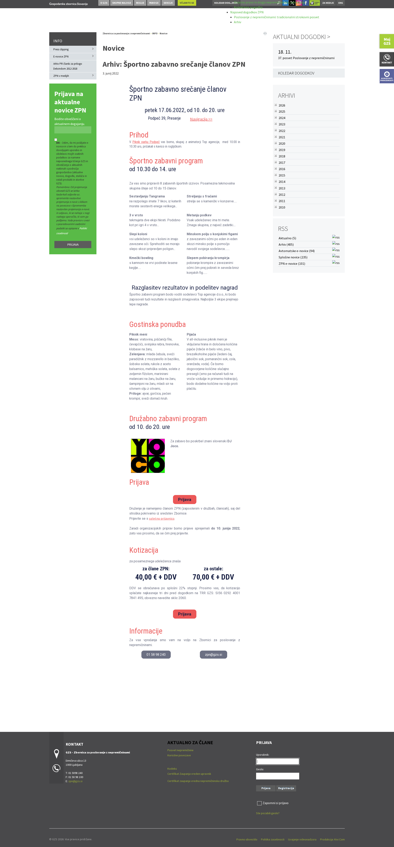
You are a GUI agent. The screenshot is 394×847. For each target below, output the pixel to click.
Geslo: (260, 769)
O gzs (103, 2)
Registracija (286, 788)
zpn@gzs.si (213, 655)
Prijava (73, 244)
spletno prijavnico (161, 518)
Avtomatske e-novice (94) (297, 251)
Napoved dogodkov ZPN (247, 12)
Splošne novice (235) (293, 257)
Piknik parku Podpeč (146, 142)
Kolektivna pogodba (248, 7)
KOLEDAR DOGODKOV (296, 73)
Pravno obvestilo (246, 839)
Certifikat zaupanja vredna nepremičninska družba (198, 781)
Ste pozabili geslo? (267, 813)
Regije (140, 2)
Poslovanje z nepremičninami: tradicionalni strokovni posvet (276, 17)
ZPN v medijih (61, 76)
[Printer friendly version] (265, 33)
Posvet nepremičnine (180, 750)
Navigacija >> (201, 118)
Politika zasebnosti (272, 839)
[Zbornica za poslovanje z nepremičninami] (68, 3)
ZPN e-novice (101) (292, 263)
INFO (57, 40)
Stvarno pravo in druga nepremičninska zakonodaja (270, 2)
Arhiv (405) (286, 244)
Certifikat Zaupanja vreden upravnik (189, 774)
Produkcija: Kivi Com (332, 839)
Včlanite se (187, 2)
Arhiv (237, 22)
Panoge (154, 2)
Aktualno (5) (287, 238)
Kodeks (172, 768)
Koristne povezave (179, 755)
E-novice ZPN (61, 56)
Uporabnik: (262, 754)
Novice (163, 33)
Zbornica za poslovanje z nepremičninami (126, 33)
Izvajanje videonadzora (302, 839)
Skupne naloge (121, 2)
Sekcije (168, 2)
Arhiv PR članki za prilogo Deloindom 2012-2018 (67, 66)
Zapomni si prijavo (276, 803)
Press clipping (61, 49)
